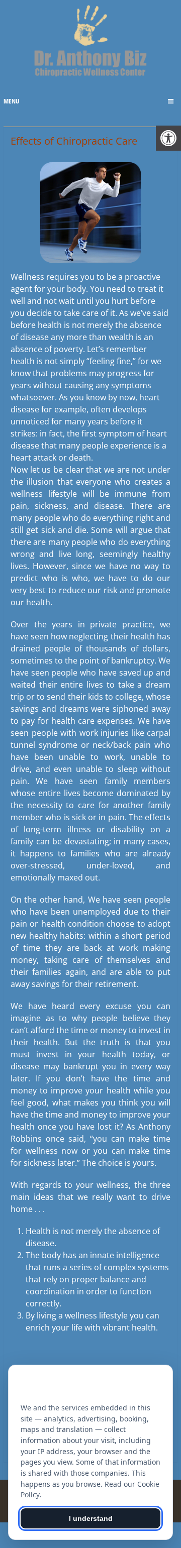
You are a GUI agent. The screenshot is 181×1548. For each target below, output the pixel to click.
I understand (91, 1518)
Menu (11, 100)
